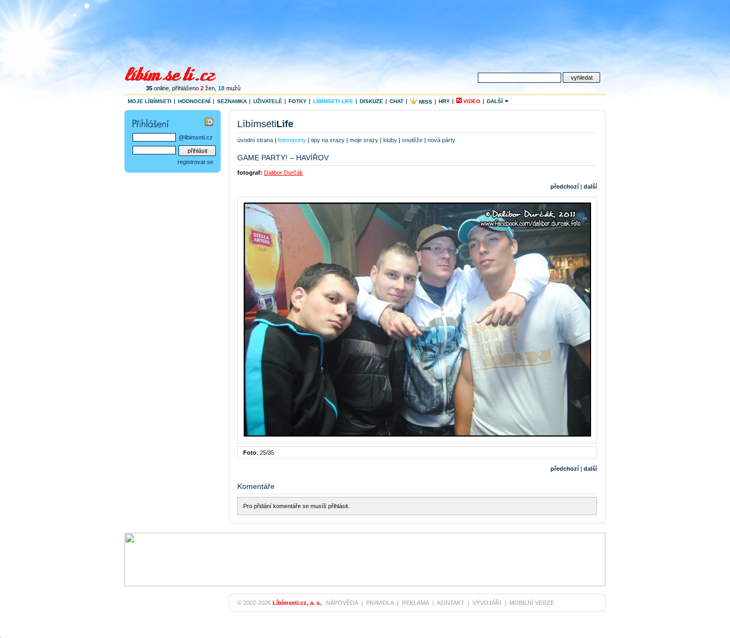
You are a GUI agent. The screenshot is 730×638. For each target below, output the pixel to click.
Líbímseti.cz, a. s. (297, 603)
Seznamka (232, 101)
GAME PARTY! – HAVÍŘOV (283, 157)
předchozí (564, 186)
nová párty (441, 140)
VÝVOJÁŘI (486, 603)
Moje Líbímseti (150, 101)
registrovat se (195, 162)
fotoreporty (292, 140)
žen (207, 88)
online (157, 88)
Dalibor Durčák (283, 172)
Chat (396, 101)
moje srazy (364, 140)
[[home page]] (177, 72)
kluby (390, 140)
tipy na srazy (328, 140)
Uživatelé (267, 101)
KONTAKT (450, 603)
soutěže (412, 140)
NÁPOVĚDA (342, 603)
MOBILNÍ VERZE (531, 603)
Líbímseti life (333, 101)
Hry (444, 101)
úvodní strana (255, 140)
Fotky (298, 101)
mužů (229, 88)
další (590, 186)
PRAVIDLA (380, 603)
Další (495, 101)
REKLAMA (415, 603)
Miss (424, 102)
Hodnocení (194, 101)
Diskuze (371, 101)
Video (471, 101)
